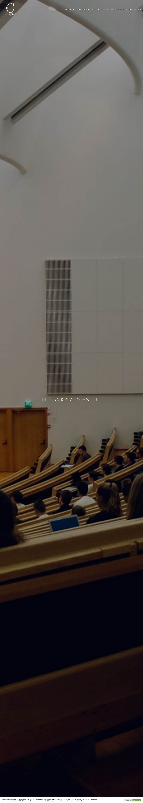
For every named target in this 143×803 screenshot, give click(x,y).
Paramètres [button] (128, 800)
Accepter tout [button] (136, 800)
